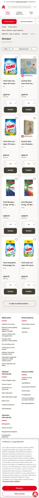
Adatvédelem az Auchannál (7, 388)
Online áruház (12, 27)
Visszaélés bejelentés (8, 404)
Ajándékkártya (26, 383)
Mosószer (25, 34)
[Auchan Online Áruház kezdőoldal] (3, 7)
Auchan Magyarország (8, 380)
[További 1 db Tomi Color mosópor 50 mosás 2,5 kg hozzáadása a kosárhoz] (34, 285)
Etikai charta (5, 401)
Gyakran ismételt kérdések (27, 378)
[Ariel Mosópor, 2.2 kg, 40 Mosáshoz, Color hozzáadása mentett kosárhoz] (34, 178)
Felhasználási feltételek (29, 387)
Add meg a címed (21, 2)
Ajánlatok (24, 332)
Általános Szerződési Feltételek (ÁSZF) (8, 353)
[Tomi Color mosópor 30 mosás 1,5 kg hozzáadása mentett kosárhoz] (16, 118)
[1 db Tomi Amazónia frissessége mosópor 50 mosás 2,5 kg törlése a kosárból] (5, 285)
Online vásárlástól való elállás (8, 364)
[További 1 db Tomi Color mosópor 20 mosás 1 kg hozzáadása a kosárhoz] (15, 103)
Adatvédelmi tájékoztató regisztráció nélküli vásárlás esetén (9, 358)
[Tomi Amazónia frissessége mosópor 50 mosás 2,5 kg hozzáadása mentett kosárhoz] (16, 239)
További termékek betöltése (18, 304)
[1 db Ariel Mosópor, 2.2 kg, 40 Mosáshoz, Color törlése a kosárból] (23, 224)
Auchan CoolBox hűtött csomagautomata (8, 335)
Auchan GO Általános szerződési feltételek (28, 399)
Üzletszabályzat (6, 408)
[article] (10, 85)
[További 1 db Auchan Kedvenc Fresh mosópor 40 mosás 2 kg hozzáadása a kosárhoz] (34, 103)
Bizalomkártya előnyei (28, 324)
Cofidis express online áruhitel (8, 348)
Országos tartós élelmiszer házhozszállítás (9, 339)
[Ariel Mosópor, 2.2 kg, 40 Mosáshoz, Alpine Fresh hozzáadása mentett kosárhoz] (16, 178)
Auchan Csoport (6, 384)
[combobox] (19, 7)
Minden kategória (9, 21)
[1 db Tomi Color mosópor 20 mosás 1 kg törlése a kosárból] (5, 103)
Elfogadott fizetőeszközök (9, 431)
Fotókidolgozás (26, 394)
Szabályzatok (26, 328)
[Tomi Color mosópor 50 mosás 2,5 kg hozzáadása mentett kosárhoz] (34, 239)
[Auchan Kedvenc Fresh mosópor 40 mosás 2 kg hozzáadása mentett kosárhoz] (34, 57)
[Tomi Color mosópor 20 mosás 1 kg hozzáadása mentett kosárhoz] (16, 57)
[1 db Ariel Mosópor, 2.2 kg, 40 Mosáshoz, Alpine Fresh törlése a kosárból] (5, 224)
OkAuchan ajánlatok (26, 21)
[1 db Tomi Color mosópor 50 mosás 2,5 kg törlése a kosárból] (23, 285)
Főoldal (4, 27)
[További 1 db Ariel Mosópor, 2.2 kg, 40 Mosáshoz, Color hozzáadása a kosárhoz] (34, 224)
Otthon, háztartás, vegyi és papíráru (12, 30)
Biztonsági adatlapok (28, 403)
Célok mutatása (19, 494)
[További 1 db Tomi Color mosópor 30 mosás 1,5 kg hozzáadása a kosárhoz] (15, 164)
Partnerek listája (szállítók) (11, 481)
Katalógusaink (6, 424)
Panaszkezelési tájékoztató (6, 436)
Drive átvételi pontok (8, 344)
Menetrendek (26, 391)
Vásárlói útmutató (7, 428)
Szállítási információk (8, 324)
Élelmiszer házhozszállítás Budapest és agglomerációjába (9, 329)
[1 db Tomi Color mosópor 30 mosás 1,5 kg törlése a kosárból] (5, 164)
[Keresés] (9, 7)
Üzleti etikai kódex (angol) (9, 397)
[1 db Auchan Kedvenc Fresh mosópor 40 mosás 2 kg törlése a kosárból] (23, 103)
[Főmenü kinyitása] (35, 7)
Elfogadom (19, 488)
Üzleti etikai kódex (7, 393)
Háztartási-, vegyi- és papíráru (11, 34)
